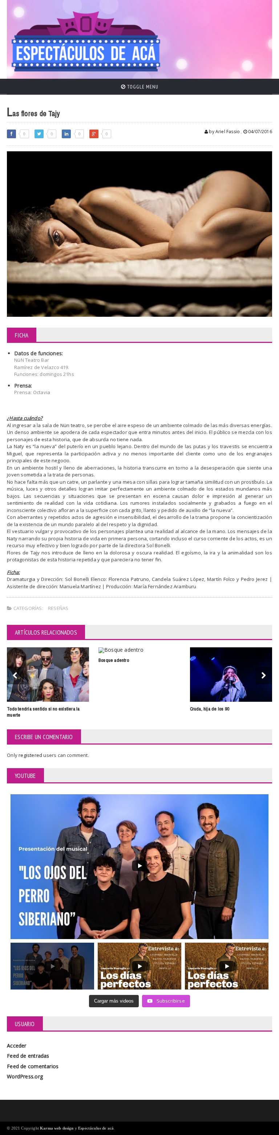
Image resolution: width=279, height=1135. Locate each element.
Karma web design (57, 1128)
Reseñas (58, 608)
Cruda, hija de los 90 (209, 709)
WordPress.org (25, 1076)
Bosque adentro (113, 660)
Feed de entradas (28, 1055)
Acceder (16, 1045)
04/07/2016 (259, 131)
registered (31, 755)
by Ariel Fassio (224, 131)
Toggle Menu (142, 86)
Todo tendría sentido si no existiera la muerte (43, 712)
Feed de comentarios (32, 1066)
